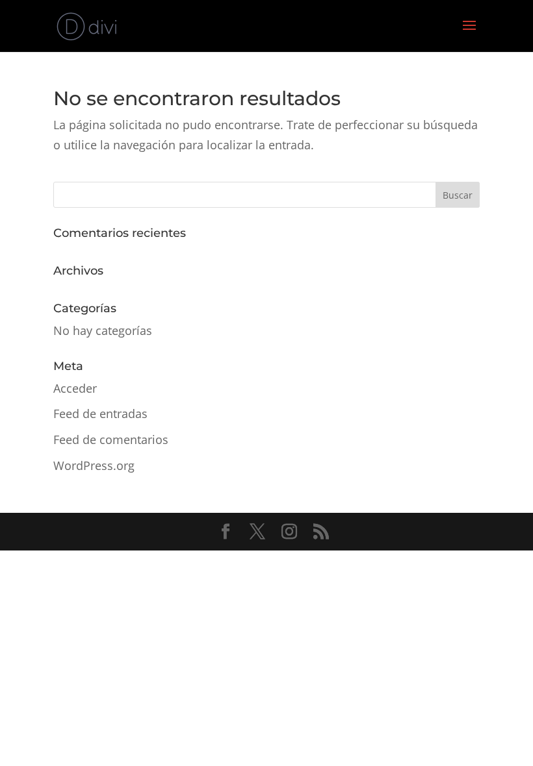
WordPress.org (94, 465)
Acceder (75, 388)
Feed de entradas (100, 413)
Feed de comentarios (110, 439)
